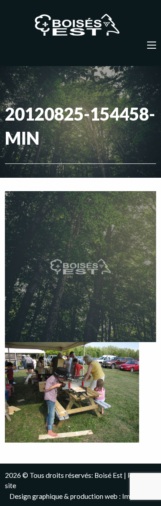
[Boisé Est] (80, 25)
